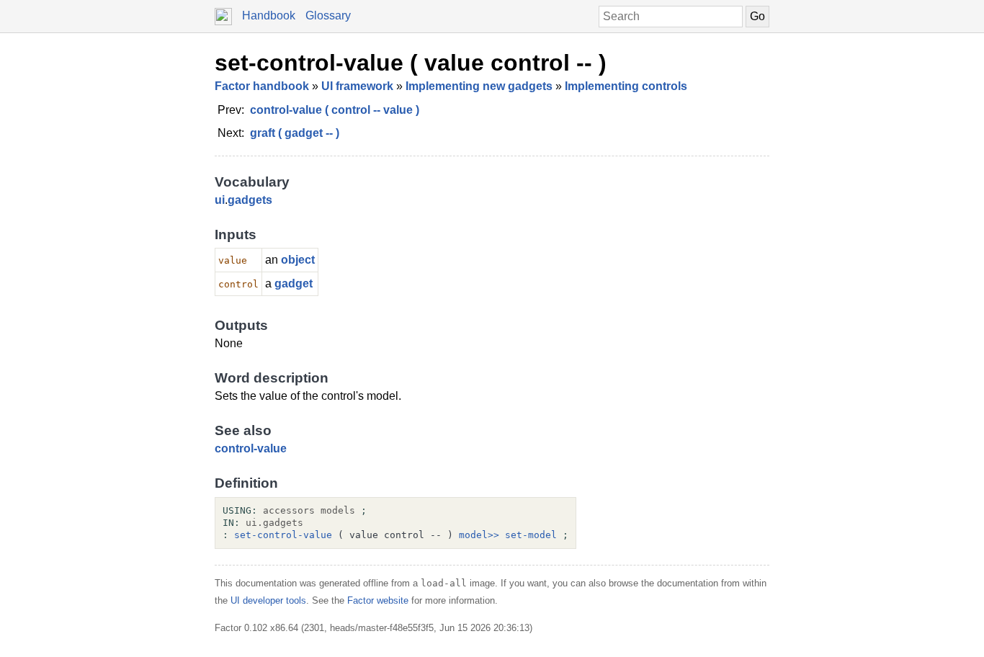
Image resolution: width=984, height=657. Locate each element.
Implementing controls (626, 86)
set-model (531, 534)
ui (220, 200)
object (298, 260)
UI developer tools (268, 600)
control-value (251, 448)
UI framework (357, 86)
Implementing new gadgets (479, 86)
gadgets (250, 200)
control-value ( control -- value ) (334, 110)
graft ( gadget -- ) (294, 133)
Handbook (268, 15)
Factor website (377, 600)
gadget (293, 283)
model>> (479, 534)
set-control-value (283, 534)
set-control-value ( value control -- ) (411, 63)
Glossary (328, 15)
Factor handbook (262, 86)
